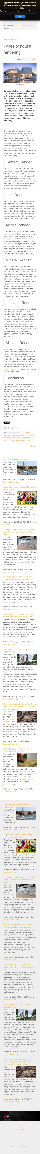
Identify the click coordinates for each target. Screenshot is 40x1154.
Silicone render (9, 369)
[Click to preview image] (20, 72)
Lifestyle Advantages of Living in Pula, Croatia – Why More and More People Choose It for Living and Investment (19, 706)
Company (17, 428)
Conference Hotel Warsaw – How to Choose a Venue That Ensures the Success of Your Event (19, 532)
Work (35, 522)
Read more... (14, 482)
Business (6, 482)
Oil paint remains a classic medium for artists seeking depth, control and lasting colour (18, 967)
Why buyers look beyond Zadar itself (16, 459)
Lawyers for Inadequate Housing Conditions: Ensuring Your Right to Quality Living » (19, 437)
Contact (21, 1130)
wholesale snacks (26, 779)
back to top (33, 446)
